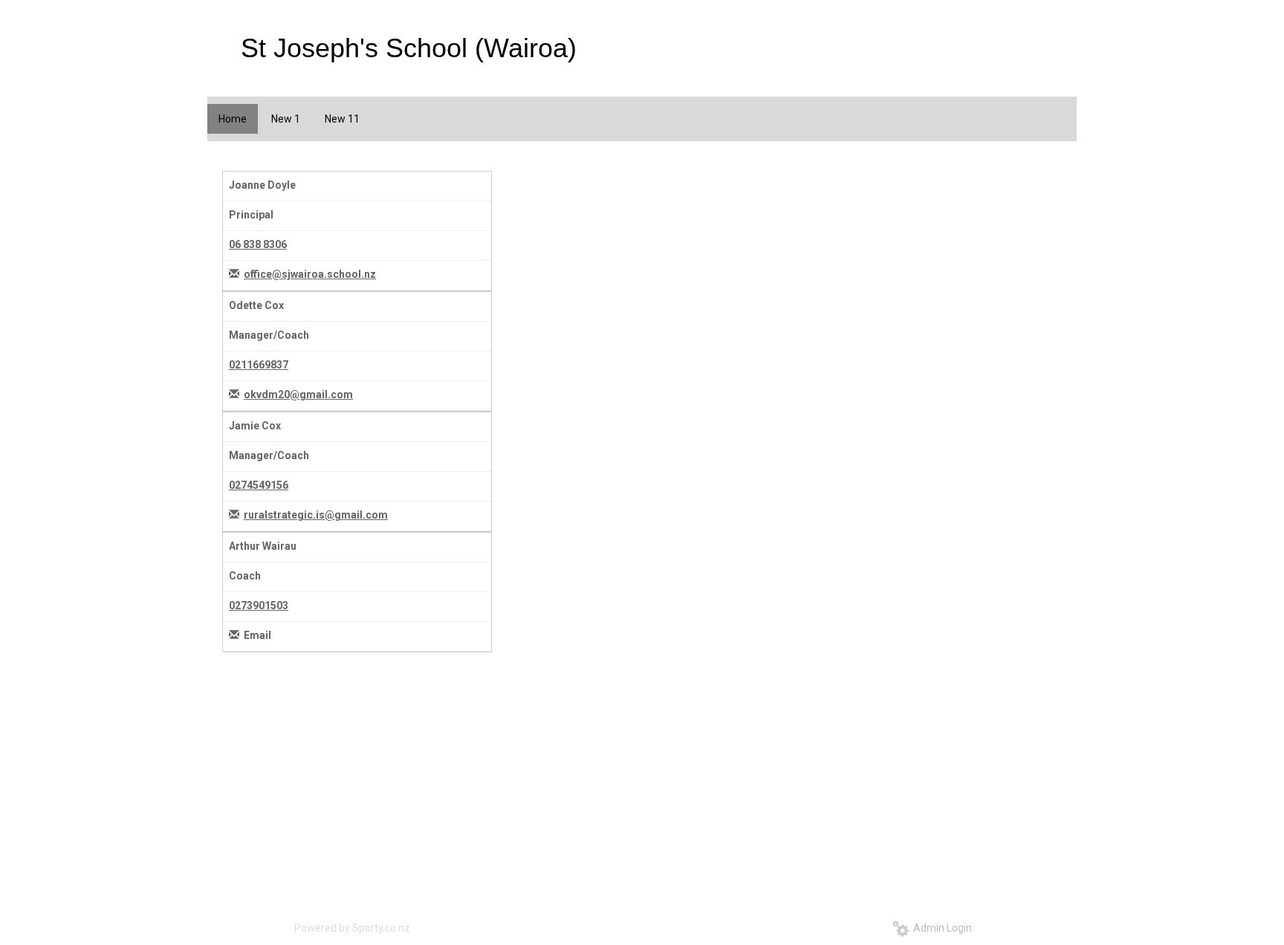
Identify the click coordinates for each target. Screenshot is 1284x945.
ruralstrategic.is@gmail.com (316, 515)
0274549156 (258, 485)
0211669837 (258, 365)
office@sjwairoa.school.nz (310, 274)
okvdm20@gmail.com (298, 394)
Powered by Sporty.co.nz (352, 928)
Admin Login (940, 928)
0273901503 (258, 605)
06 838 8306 (258, 244)
